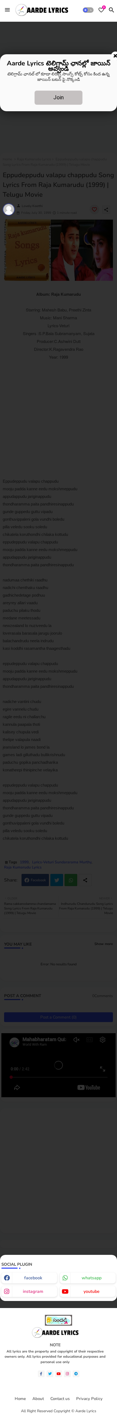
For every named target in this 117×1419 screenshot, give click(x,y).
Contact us (60, 1398)
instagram (33, 1291)
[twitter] (50, 1373)
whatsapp (91, 1278)
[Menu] (7, 9)
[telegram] (76, 1373)
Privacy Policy (89, 1398)
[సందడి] (58, 1324)
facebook (33, 1278)
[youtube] (58, 1373)
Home (20, 1398)
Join (58, 97)
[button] (88, 10)
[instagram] (67, 1373)
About (38, 1398)
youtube (92, 1291)
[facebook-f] (41, 1373)
